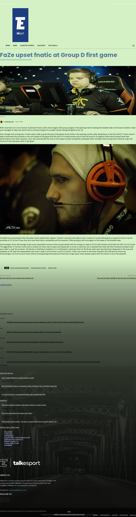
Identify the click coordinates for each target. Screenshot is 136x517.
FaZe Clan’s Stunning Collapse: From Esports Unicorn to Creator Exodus (24, 405)
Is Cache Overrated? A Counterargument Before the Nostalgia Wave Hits (23, 394)
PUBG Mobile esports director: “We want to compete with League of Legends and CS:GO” (29, 421)
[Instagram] (7, 500)
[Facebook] (2, 500)
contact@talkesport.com (17, 490)
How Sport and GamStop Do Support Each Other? (17, 413)
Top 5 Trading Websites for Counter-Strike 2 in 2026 (18, 378)
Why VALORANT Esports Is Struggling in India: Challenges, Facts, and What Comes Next (29, 386)
